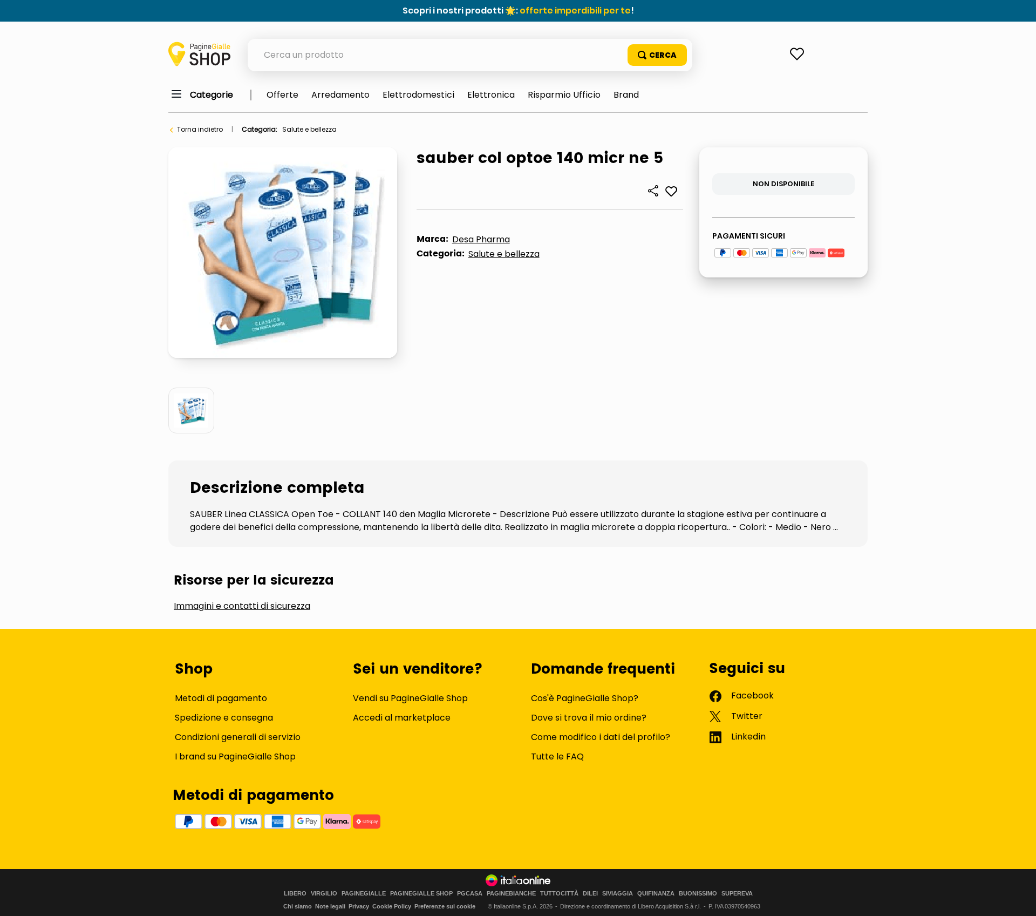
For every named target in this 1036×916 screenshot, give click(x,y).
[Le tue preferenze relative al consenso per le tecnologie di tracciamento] (1017, 897)
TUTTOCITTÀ (559, 894)
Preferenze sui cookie (444, 906)
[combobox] (470, 55)
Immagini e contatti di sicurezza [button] (242, 606)
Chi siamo (297, 906)
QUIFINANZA (655, 894)
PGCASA (469, 894)
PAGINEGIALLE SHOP (421, 894)
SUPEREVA (737, 894)
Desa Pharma (481, 239)
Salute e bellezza (309, 129)
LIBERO (295, 894)
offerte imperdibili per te (575, 10)
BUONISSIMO (698, 894)
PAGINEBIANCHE (511, 894)
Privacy (359, 906)
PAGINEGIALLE (364, 894)
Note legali (330, 906)
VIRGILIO (324, 894)
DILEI (590, 894)
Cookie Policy (391, 906)
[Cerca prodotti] (657, 55)
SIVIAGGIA (617, 894)
